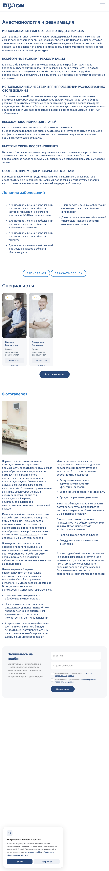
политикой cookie (33, 852)
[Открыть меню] (102, 6)
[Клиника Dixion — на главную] (49, 6)
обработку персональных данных (73, 674)
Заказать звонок (68, 273)
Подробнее (46, 861)
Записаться (36, 273)
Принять (20, 861)
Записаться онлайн (14, 361)
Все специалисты (54, 374)
